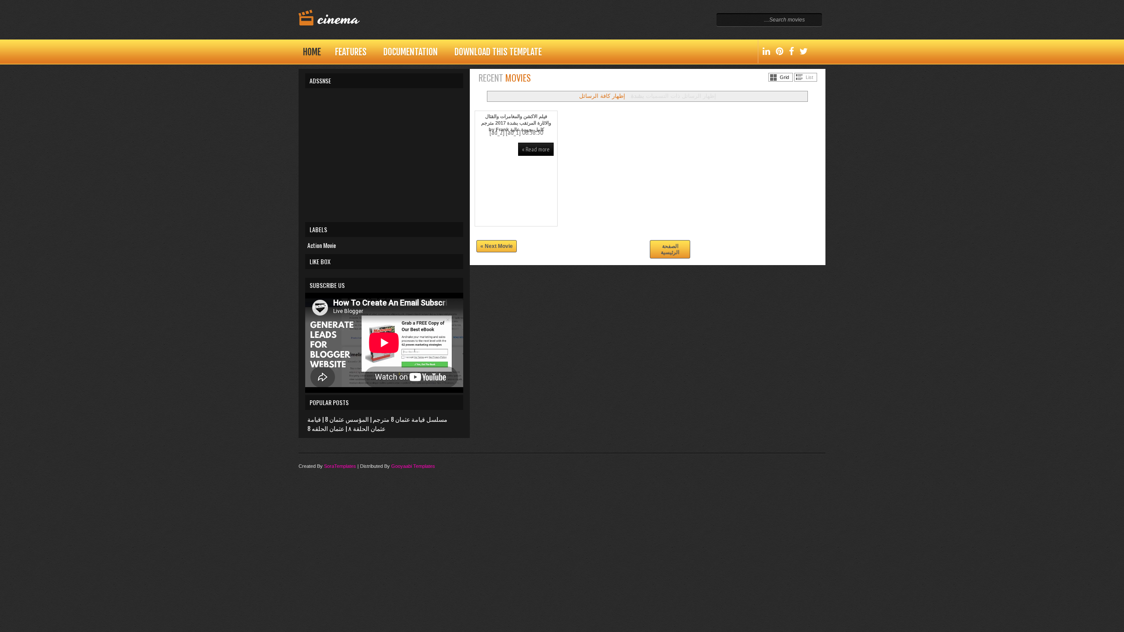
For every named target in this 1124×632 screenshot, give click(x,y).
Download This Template (498, 52)
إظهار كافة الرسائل (602, 96)
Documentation (410, 52)
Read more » (536, 149)
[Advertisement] (384, 154)
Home (312, 52)
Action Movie (321, 245)
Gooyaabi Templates (413, 466)
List (809, 77)
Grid (784, 77)
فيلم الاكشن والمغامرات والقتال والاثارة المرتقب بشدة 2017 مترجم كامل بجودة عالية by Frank (516, 123)
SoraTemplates (340, 466)
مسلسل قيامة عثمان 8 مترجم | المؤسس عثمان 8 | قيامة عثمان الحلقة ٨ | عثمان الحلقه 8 (377, 423)
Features (351, 52)
